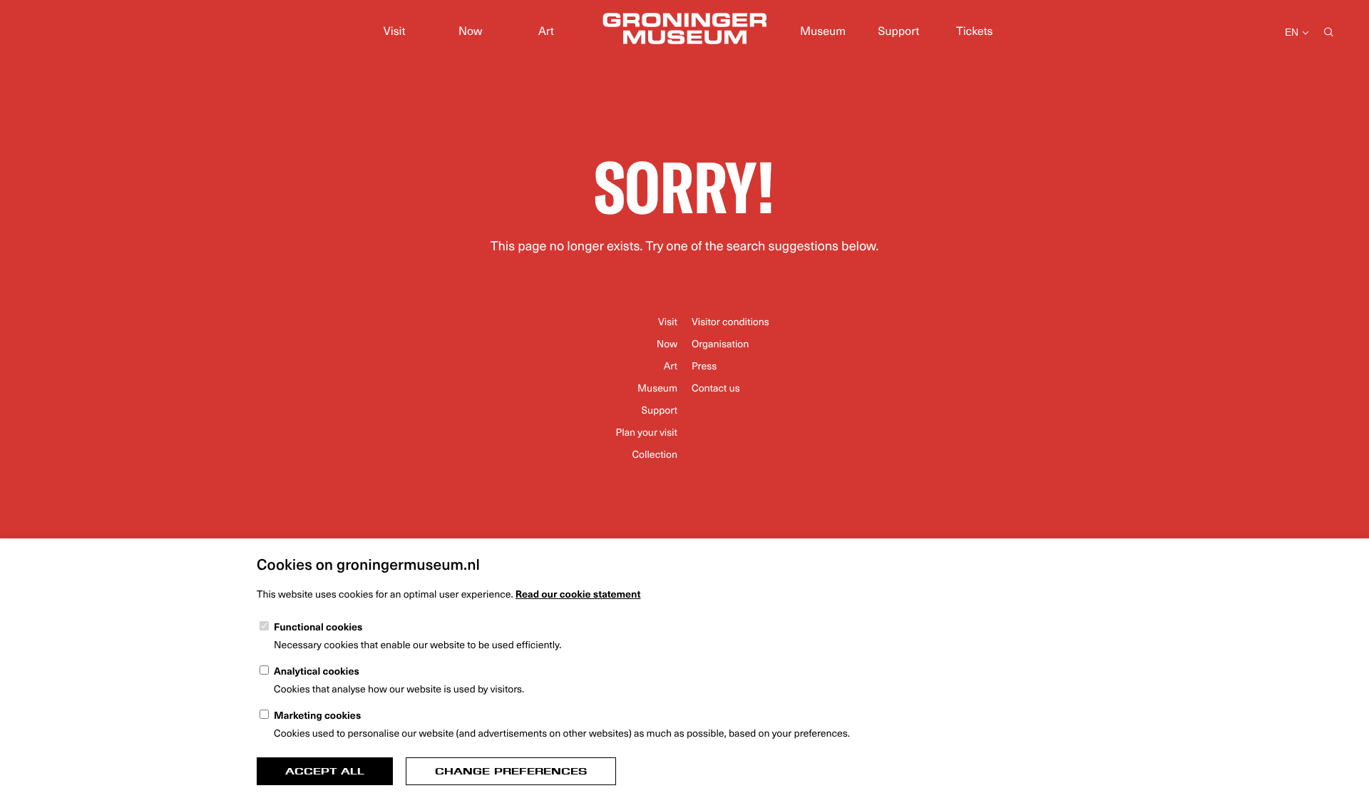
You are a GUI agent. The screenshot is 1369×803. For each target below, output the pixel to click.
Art (546, 30)
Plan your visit (646, 431)
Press (704, 365)
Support (899, 30)
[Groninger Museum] (684, 31)
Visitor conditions (730, 321)
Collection (654, 453)
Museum (823, 30)
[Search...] (1328, 33)
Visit (395, 30)
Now (470, 30)
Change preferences (511, 771)
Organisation (720, 343)
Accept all (324, 771)
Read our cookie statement (578, 593)
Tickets (974, 30)
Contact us (716, 387)
